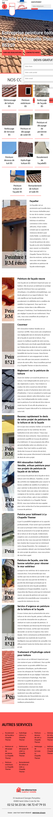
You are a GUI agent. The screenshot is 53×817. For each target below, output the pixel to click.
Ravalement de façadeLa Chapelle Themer (9, 736)
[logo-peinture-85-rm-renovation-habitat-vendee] (12, 9)
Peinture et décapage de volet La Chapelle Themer (23, 751)
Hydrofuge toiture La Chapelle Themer (23, 736)
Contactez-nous (33, 53)
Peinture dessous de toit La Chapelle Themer (37, 737)
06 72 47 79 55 (37, 805)
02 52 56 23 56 (16, 805)
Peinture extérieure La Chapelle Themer (9, 766)
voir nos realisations (12, 53)
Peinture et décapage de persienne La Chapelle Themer (9, 752)
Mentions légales (38, 813)
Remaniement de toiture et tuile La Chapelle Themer (24, 767)
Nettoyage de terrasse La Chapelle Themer (38, 752)
